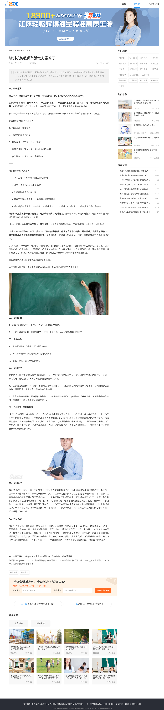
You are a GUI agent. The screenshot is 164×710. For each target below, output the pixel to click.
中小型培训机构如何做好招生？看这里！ (135, 175)
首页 (124, 4)
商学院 (137, 4)
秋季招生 (13, 572)
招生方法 (133, 58)
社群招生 (122, 86)
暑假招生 (122, 80)
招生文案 (143, 69)
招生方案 (24, 572)
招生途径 (133, 64)
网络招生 (154, 80)
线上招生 (143, 80)
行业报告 (133, 80)
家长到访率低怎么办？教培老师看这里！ (135, 198)
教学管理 (143, 58)
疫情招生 (122, 69)
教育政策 (133, 69)
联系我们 (35, 704)
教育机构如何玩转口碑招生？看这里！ (135, 212)
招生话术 (154, 69)
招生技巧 (20, 51)
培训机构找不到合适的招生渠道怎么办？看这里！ (135, 180)
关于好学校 (154, 4)
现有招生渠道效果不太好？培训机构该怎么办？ (135, 208)
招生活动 (122, 75)
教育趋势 (154, 64)
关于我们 (26, 704)
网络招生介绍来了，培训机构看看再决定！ (135, 203)
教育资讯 (143, 64)
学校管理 (154, 58)
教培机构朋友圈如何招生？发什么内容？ (135, 171)
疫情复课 (145, 75)
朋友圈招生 (134, 75)
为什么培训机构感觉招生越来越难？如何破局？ (135, 189)
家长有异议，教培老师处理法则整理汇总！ (135, 194)
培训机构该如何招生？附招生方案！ (134, 185)
